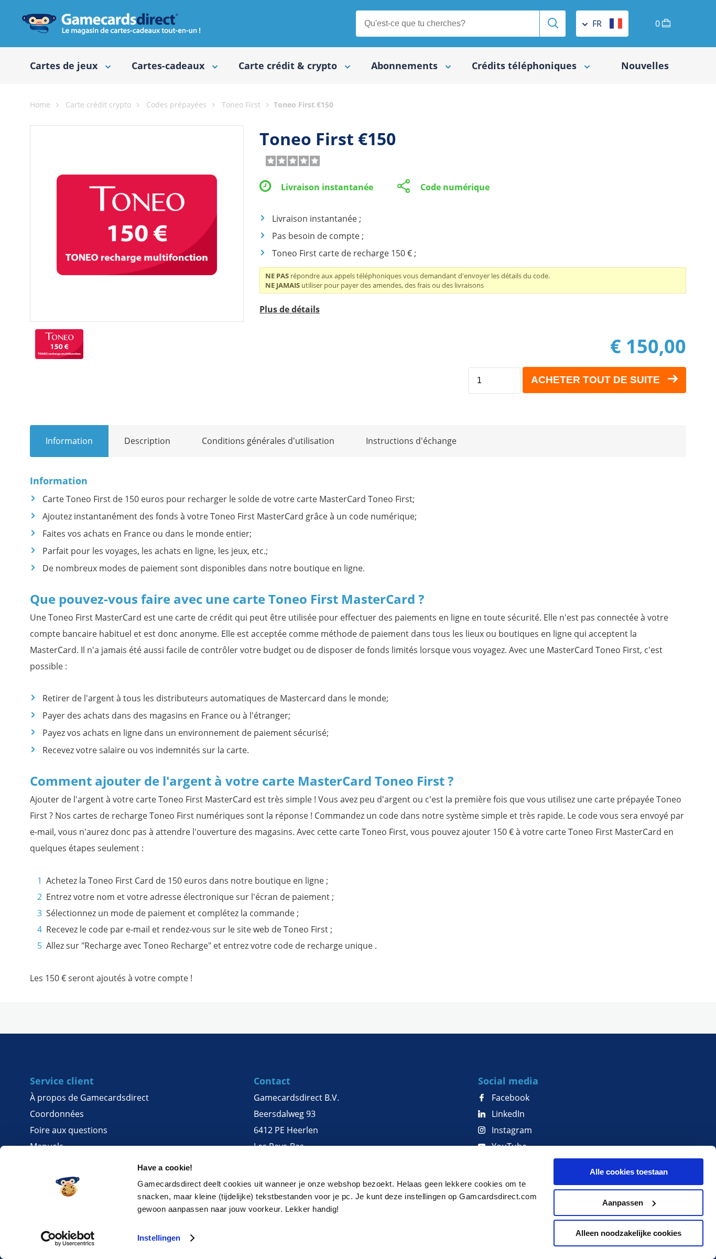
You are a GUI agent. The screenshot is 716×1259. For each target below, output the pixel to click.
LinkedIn (507, 1114)
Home (40, 105)
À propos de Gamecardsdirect (89, 1097)
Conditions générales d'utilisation (268, 441)
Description (147, 441)
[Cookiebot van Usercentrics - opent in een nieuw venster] (68, 1238)
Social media (508, 1081)
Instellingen (158, 1237)
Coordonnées (57, 1114)
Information (69, 441)
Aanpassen (622, 1202)
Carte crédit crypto (98, 105)
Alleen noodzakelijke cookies (628, 1233)
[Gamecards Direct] (111, 23)
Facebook (509, 1097)
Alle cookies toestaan (629, 1171)
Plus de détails (289, 309)
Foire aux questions (68, 1130)
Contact (272, 1081)
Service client (62, 1081)
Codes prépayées (176, 105)
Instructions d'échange (411, 441)
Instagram (511, 1130)
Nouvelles (645, 65)
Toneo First (241, 105)
